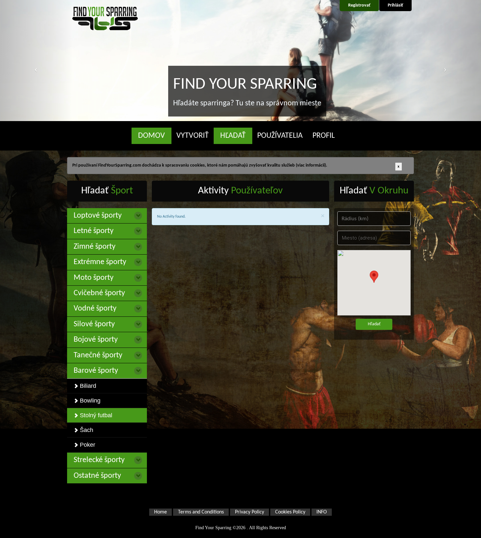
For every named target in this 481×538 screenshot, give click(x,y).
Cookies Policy (290, 512)
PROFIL (323, 136)
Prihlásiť (395, 5)
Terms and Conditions (201, 512)
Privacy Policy (249, 512)
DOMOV (151, 136)
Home (160, 512)
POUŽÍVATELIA (280, 136)
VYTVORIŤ (192, 136)
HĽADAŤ (233, 136)
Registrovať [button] (359, 5)
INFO (321, 512)
